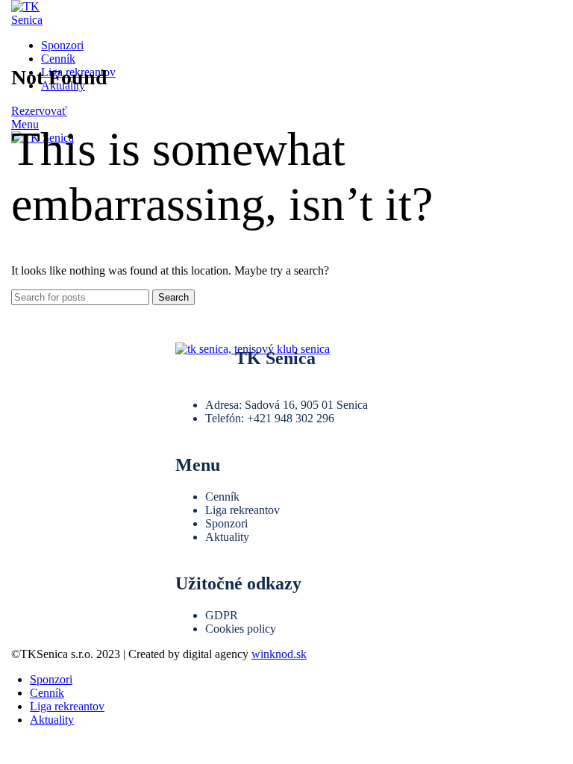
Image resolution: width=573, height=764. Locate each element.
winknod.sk (279, 654)
